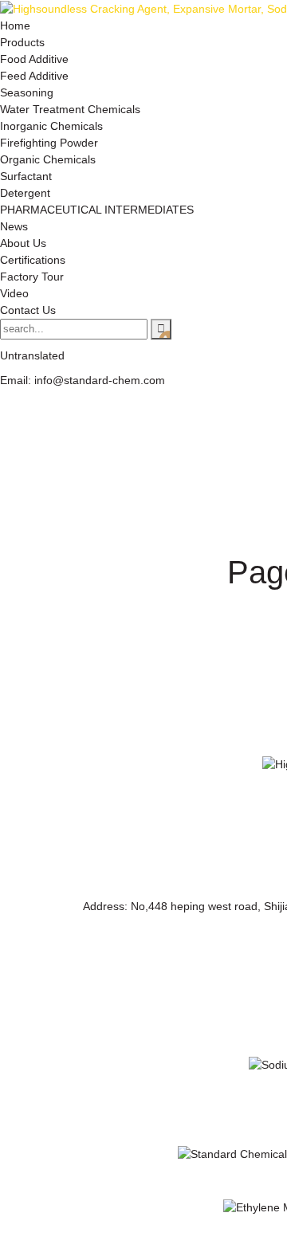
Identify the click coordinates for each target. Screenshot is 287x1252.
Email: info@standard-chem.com (82, 380)
